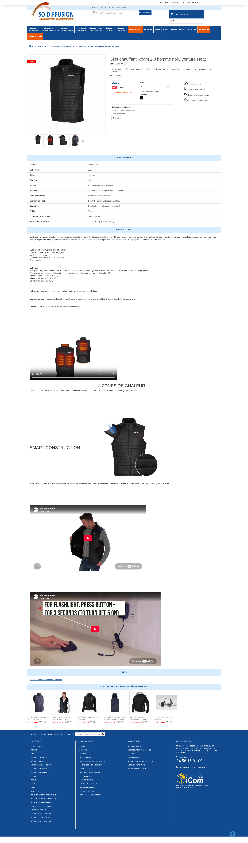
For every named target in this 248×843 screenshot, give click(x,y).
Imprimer (117, 75)
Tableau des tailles (123, 92)
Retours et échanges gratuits (198, 95)
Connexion (191, 3)
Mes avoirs (132, 754)
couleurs (144, 94)
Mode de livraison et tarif (196, 89)
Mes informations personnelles (140, 761)
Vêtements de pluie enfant (41, 821)
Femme (33, 780)
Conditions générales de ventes (92, 761)
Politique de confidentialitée (90, 765)
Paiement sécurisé (86, 769)
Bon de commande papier (137, 769)
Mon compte (134, 741)
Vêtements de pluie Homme (41, 814)
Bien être (34, 754)
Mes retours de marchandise (139, 750)
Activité (38, 46)
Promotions (84, 746)
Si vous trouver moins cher (197, 101)
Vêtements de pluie (38, 810)
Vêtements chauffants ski (61, 46)
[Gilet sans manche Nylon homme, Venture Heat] (64, 702)
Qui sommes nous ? (86, 780)
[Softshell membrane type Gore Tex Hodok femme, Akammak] (140, 702)
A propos (83, 750)
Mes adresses (133, 757)
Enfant (33, 784)
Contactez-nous (177, 3)
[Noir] (141, 97)
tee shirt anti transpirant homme (44, 799)
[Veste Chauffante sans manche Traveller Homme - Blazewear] (115, 702)
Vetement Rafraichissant (41, 765)
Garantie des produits (88, 784)
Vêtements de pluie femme (41, 817)
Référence (114, 64)
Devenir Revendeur (86, 791)
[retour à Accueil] (29, 46)
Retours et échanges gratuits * (91, 772)
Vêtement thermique (39, 757)
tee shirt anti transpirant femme (44, 795)
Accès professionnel (87, 787)
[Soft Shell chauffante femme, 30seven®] (89, 702)
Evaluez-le (117, 118)
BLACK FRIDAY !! (36, 746)
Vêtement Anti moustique (41, 772)
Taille (142, 83)
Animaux (34, 787)
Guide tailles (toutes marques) (151, 92)
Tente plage (35, 791)
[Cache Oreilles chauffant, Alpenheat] (166, 702)
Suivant (83, 140)
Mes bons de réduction (137, 765)
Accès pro (164, 3)
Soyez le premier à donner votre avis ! (46, 680)
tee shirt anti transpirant (41, 802)
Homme (33, 776)
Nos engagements (194, 84)
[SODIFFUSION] (57, 11)
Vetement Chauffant (39, 769)
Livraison (83, 754)
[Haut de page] (232, 836)
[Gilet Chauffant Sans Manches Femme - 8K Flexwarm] (38, 702)
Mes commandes (134, 746)
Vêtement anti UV (37, 761)
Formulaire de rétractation (90, 795)
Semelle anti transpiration (41, 806)
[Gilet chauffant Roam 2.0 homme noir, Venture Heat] (66, 93)
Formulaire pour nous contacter (193, 767)
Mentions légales (86, 757)
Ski (46, 46)
